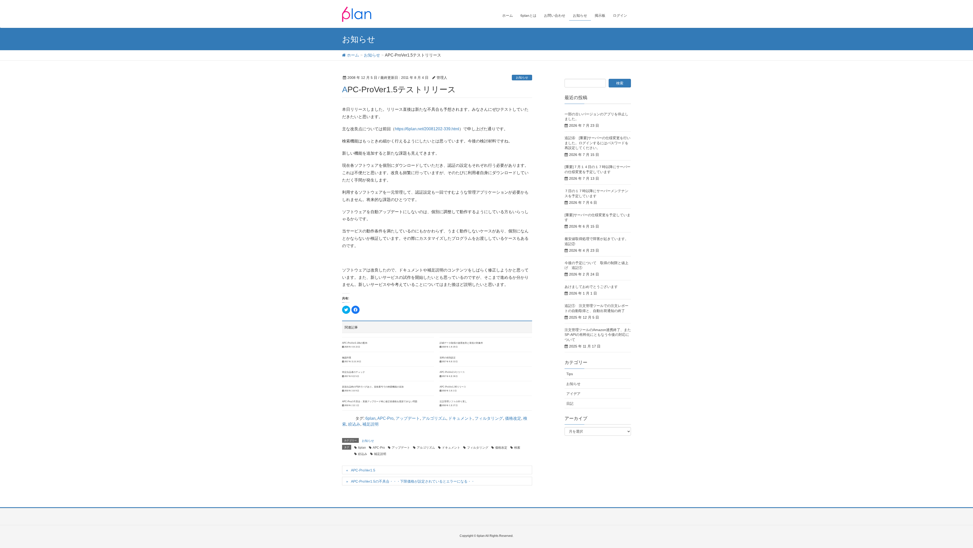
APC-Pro (385, 418)
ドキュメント (460, 418)
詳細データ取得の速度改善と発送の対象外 (461, 343)
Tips (569, 374)
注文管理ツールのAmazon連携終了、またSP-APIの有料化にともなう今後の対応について (598, 335)
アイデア (573, 394)
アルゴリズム (434, 418)
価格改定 (513, 418)
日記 (569, 403)
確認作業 (346, 357)
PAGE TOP (947, 527)
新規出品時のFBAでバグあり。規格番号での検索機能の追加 (373, 387)
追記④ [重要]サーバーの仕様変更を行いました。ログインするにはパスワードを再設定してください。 (597, 143)
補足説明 (370, 424)
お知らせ (522, 77)
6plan (370, 418)
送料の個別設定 (448, 357)
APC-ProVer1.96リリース (453, 387)
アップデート (408, 418)
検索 (517, 447)
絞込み (354, 424)
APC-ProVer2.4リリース (452, 372)
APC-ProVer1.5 (363, 470)
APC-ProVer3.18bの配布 (354, 343)
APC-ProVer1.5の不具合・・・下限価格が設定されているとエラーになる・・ (413, 481)
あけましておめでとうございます (591, 287)
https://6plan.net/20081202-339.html (427, 129)
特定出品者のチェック (353, 372)
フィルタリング (489, 418)
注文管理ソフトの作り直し (453, 401)
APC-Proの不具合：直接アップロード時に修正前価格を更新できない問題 (379, 401)
